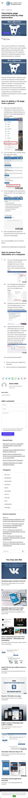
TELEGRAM (7, 491)
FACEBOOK (7, 478)
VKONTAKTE (6, 32)
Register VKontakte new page (11, 696)
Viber (5, 501)
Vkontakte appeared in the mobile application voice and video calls (12, 609)
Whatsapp (7, 507)
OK (14, 796)
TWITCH (6, 494)
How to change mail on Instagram (13, 460)
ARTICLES (7, 474)
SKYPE (6, 488)
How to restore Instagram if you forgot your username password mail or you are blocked (14, 456)
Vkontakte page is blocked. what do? (13, 581)
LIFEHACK (7, 484)
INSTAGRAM (7, 481)
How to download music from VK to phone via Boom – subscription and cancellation (13, 638)
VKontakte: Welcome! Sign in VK (12, 751)
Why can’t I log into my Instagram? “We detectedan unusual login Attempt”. (13, 445)
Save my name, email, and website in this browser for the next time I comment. (13, 429)
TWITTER (7, 497)
